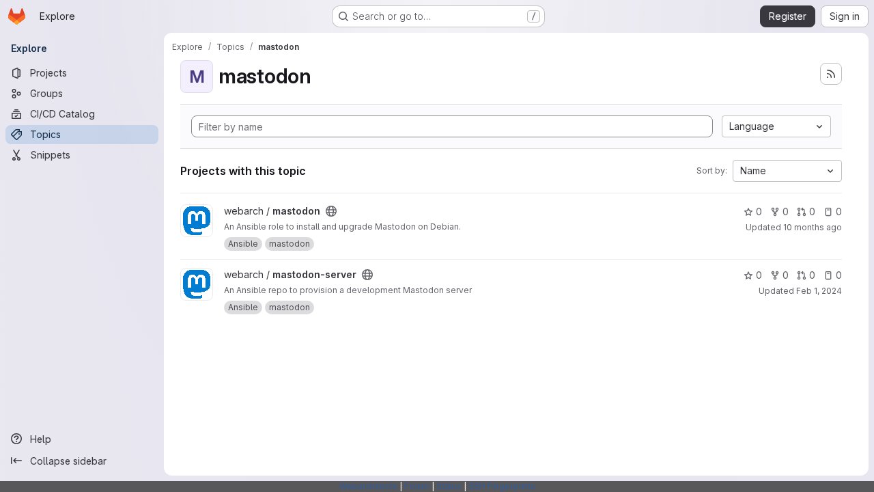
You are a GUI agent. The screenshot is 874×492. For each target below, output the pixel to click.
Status (449, 486)
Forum (416, 486)
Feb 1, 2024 (819, 291)
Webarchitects (368, 486)
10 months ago (812, 227)
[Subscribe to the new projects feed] (831, 74)
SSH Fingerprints (501, 486)
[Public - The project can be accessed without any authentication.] (331, 211)
